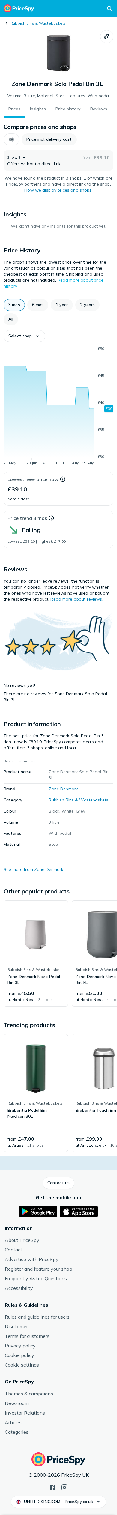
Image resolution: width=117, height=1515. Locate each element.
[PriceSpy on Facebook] (52, 1487)
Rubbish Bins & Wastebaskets (38, 23)
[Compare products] (106, 36)
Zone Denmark (63, 789)
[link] (36, 953)
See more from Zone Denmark (34, 869)
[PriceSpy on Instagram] (64, 1487)
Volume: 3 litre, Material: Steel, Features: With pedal (58, 95)
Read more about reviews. (76, 599)
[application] (58, 407)
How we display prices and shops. (58, 190)
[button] (11, 139)
